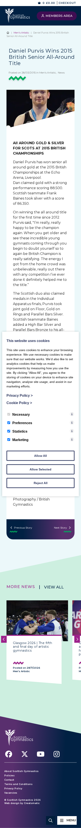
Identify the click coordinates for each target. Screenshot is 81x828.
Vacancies (10, 792)
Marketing (20, 440)
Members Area (58, 16)
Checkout (67, 3)
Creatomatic (32, 803)
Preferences (22, 423)
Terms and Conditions (18, 784)
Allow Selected (40, 469)
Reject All (41, 483)
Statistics (19, 431)
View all (54, 587)
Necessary (21, 414)
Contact (9, 779)
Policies (9, 775)
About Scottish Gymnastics (21, 771)
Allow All (40, 455)
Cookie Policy (19, 403)
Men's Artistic (21, 32)
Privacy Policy (13, 788)
